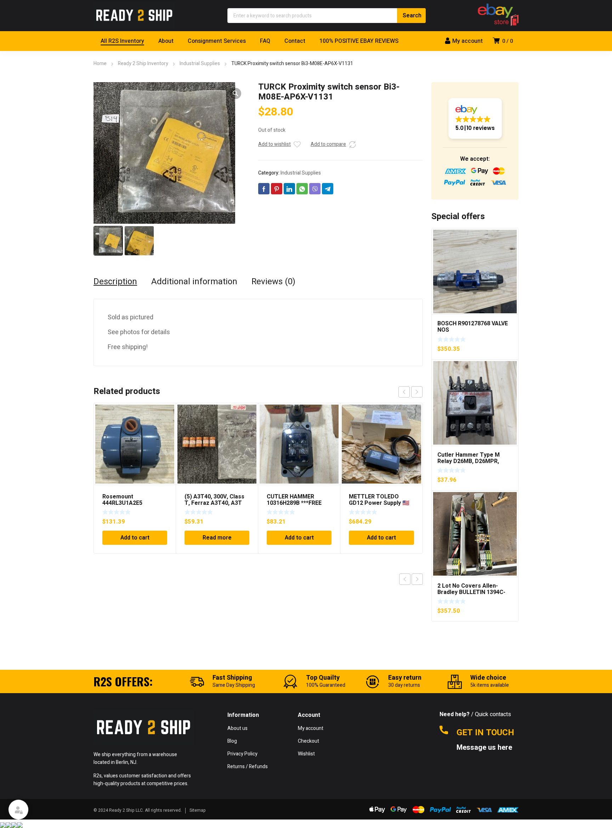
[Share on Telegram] (327, 188)
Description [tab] (115, 281)
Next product (417, 579)
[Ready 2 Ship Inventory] (134, 15)
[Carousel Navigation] (410, 392)
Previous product (404, 579)
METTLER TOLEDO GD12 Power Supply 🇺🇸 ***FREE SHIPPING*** (379, 503)
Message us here (485, 748)
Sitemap (197, 810)
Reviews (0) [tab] (273, 281)
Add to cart (134, 537)
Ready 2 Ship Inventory (143, 63)
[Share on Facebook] (264, 188)
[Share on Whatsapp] (302, 188)
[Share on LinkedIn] (289, 188)
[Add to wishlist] (297, 144)
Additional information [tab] (194, 281)
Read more (217, 537)
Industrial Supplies (200, 63)
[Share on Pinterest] (276, 188)
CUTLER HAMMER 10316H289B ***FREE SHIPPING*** (294, 503)
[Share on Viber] (315, 188)
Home (100, 63)
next (417, 392)
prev (404, 392)
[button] (235, 93)
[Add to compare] (352, 144)
